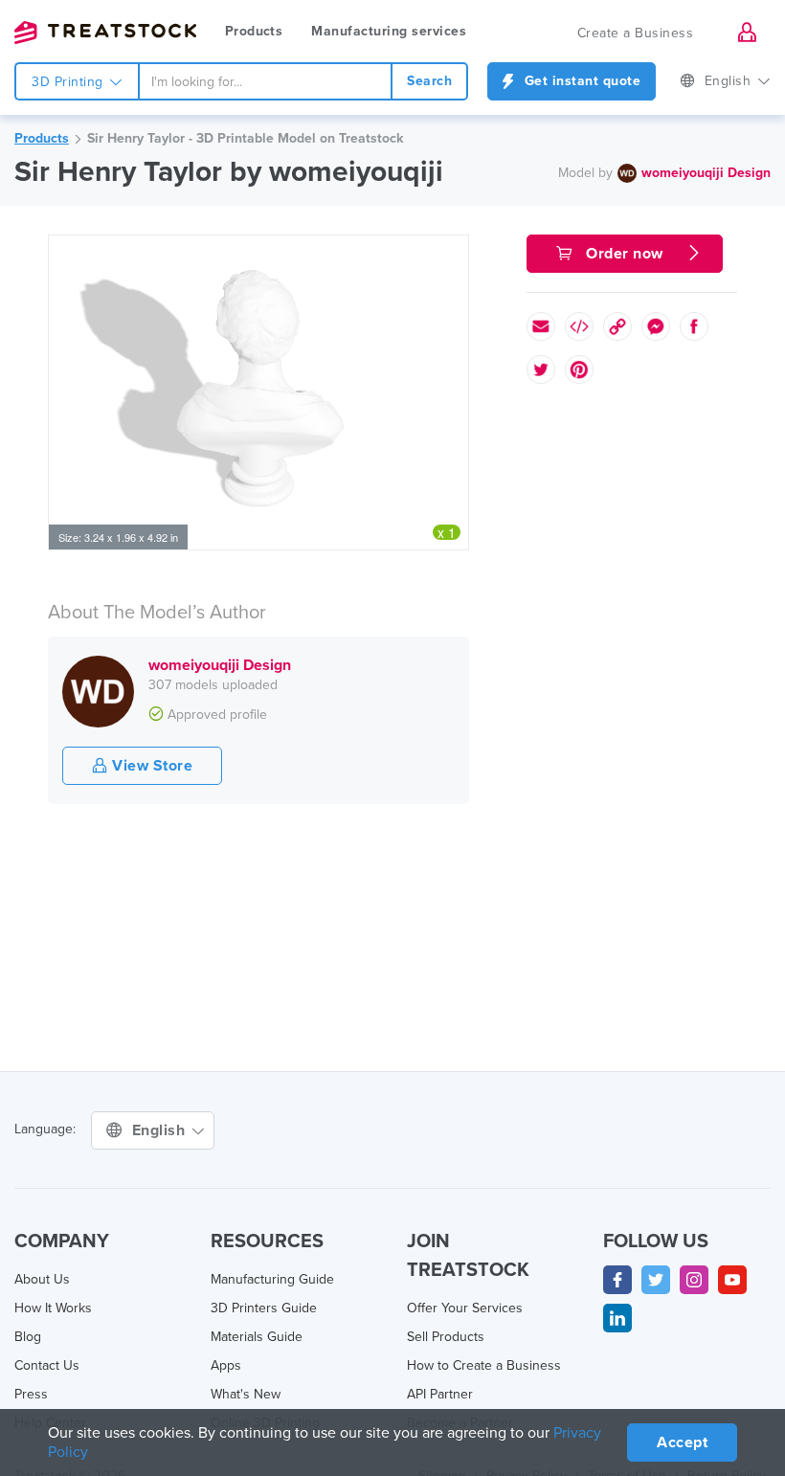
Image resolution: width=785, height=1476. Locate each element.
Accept (682, 1442)
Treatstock (105, 32)
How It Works (53, 1308)
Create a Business (635, 33)
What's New (245, 1394)
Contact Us (46, 1365)
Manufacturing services (388, 31)
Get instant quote (580, 81)
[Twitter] (655, 1279)
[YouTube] (732, 1279)
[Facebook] (617, 1279)
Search (429, 81)
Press (31, 1394)
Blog (27, 1337)
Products (253, 31)
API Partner (440, 1394)
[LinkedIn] (617, 1318)
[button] (451, 252)
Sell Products (445, 1337)
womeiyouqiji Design (706, 173)
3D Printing (69, 82)
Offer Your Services (465, 1308)
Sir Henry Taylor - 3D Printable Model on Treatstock (245, 138)
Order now (625, 253)
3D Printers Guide (264, 1308)
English (730, 81)
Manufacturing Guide (272, 1279)
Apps (226, 1365)
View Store (150, 765)
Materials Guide (257, 1337)
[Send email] (541, 326)
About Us (42, 1279)
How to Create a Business (484, 1365)
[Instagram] (694, 1279)
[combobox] (266, 81)
